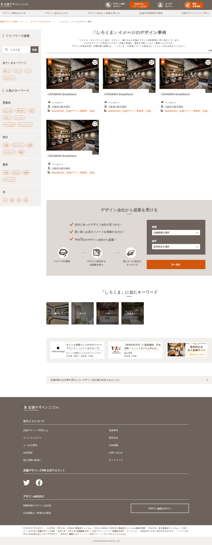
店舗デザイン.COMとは (35, 430)
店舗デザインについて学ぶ (195, 13)
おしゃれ (8, 110)
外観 (6, 145)
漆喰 (26, 172)
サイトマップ (116, 460)
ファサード (9, 152)
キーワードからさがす (41, 21)
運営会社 (113, 437)
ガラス (16, 172)
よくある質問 (30, 445)
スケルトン (9, 77)
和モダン (21, 110)
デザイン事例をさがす (14, 13)
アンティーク (25, 124)
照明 (30, 145)
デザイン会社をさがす (56, 13)
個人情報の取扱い (32, 460)
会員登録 (27, 452)
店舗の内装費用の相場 (150, 13)
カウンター (18, 145)
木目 (6, 172)
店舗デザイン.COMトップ (11, 21)
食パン (7, 70)
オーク (18, 70)
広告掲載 (113, 445)
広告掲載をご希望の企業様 (37, 512)
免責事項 (113, 430)
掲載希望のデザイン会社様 (139, 5)
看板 (21, 152)
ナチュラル (9, 124)
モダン (7, 117)
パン (28, 70)
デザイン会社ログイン (159, 508)
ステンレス (9, 179)
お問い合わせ (116, 452)
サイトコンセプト (32, 437)
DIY (31, 110)
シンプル (19, 117)
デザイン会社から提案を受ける (103, 13)
